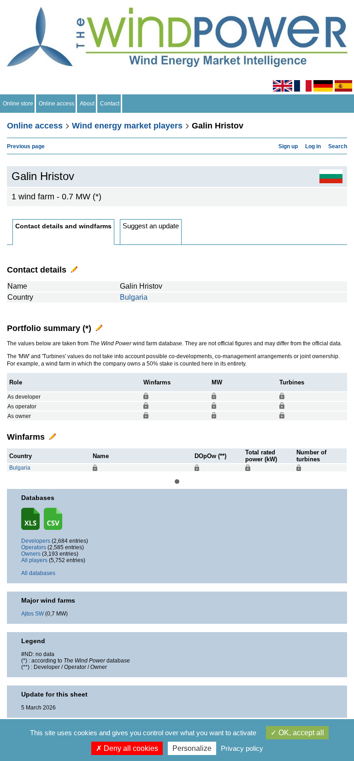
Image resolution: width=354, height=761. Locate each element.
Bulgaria (134, 297)
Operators (33, 547)
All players (34, 560)
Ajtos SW (32, 613)
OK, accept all (300, 733)
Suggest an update (151, 226)
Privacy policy (242, 748)
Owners (31, 554)
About (87, 103)
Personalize (192, 748)
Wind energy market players (127, 125)
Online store (18, 103)
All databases (38, 573)
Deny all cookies (130, 748)
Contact (109, 103)
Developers (35, 541)
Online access (56, 103)
